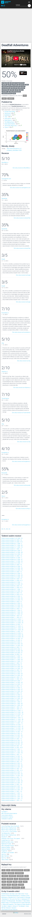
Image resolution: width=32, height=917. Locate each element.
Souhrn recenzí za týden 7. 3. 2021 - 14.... (12, 784)
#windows (4, 84)
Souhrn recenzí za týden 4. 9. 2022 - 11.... (12, 647)
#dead (18, 86)
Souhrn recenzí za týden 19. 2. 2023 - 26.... (12, 605)
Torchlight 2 (4, 811)
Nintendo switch (24, 878)
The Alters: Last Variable (7, 852)
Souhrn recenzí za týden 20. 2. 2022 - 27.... (12, 696)
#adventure (4, 86)
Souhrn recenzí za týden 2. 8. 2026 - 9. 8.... (12, 542)
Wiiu (25, 881)
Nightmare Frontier (6, 843)
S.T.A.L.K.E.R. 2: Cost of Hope (9, 831)
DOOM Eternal (5, 894)
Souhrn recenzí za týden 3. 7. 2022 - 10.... (12, 663)
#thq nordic (15, 84)
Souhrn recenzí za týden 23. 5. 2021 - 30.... (12, 765)
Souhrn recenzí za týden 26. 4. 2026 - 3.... (12, 566)
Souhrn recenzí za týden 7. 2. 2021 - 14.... (12, 791)
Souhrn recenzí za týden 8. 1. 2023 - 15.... (12, 615)
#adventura (21, 82)
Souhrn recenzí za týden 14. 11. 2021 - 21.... (12, 721)
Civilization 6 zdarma (6, 818)
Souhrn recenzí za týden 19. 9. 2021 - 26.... (12, 735)
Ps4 (8, 870)
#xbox (7, 82)
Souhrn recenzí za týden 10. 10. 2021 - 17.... (12, 730)
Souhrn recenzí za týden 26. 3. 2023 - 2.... (12, 596)
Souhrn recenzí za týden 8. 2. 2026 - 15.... (12, 585)
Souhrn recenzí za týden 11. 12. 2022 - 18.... (12, 622)
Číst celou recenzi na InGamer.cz (21, 387)
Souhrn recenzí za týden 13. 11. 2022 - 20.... (12, 629)
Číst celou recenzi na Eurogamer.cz (21, 461)
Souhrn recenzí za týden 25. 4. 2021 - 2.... (12, 772)
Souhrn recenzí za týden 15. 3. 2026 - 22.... (12, 577)
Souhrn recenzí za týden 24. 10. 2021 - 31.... (12, 726)
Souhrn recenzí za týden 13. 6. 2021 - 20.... (12, 760)
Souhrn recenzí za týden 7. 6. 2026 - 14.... (12, 556)
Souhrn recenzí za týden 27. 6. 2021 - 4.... (12, 756)
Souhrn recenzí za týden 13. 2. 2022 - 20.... (12, 698)
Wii (20, 881)
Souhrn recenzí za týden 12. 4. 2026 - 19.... (12, 570)
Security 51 (4, 836)
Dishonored (7, 113)
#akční (11, 82)
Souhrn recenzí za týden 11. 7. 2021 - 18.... (12, 752)
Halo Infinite (26, 901)
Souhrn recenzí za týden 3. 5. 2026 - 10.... (12, 564)
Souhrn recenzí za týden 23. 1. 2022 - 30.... (12, 703)
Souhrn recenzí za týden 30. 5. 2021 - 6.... (12, 763)
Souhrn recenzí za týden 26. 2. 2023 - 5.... (12, 603)
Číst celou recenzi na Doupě (23, 275)
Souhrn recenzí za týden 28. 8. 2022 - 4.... (12, 649)
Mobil (9, 881)
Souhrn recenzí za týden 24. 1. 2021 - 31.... (12, 795)
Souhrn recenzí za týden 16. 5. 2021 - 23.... (12, 767)
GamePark (4, 198)
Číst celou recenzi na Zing (23, 361)
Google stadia (6, 887)
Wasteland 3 (5, 899)
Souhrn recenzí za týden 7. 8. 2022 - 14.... (12, 654)
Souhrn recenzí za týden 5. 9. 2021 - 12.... (12, 738)
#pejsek (22, 86)
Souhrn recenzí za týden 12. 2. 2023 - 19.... (12, 607)
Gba (9, 884)
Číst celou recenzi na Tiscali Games (21, 412)
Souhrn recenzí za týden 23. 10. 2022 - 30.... (12, 635)
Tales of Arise (4, 859)
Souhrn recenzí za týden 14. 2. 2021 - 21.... (12, 789)
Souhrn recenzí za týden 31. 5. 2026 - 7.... (12, 557)
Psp (4, 881)
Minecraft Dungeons (8, 904)
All (22, 887)
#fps (16, 82)
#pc (3, 82)
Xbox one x (12, 875)
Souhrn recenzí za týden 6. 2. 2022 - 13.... (12, 700)
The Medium (22, 906)
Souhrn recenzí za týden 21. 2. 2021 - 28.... (12, 788)
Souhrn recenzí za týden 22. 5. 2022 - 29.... (12, 673)
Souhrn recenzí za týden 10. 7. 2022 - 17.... (12, 661)
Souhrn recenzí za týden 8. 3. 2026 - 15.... (12, 578)
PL (4, 529)
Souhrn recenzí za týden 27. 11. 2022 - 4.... (12, 626)
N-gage (14, 884)
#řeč (10, 86)
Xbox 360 (10, 878)
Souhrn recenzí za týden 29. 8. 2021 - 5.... (12, 740)
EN (7, 529)
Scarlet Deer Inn (5, 840)
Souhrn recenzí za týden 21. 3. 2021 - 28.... (12, 781)
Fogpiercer (4, 851)
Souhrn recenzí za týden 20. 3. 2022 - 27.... (12, 689)
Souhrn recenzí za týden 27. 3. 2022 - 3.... (12, 687)
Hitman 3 (15, 906)
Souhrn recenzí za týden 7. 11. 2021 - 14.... (12, 723)
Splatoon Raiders (5, 847)
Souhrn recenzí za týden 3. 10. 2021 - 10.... (12, 731)
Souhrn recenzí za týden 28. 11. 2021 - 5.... (12, 717)
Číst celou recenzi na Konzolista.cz (21, 332)
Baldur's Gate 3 (5, 902)
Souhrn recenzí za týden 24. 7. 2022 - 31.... (12, 658)
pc (24, 95)
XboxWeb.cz (5, 162)
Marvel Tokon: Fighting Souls (8, 828)
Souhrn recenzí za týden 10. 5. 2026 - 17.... (12, 563)
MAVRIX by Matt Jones (7, 842)
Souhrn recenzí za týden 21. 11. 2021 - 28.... (12, 719)
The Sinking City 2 (5, 833)
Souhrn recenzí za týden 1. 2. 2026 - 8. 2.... (12, 587)
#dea (14, 86)
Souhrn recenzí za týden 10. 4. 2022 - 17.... (12, 684)
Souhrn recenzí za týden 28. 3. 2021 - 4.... (12, 779)
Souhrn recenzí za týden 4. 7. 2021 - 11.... (12, 754)
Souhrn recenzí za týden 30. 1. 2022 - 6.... (12, 702)
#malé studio (14, 88)
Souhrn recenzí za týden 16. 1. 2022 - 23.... (12, 705)
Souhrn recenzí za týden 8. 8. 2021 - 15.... (12, 745)
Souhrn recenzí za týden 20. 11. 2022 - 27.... (12, 628)
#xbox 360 (22, 84)
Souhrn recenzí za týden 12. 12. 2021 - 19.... (12, 714)
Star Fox (3, 854)
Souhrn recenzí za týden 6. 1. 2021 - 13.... (12, 800)
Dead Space (8, 118)
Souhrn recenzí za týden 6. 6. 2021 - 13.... (12, 761)
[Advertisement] (16, 25)
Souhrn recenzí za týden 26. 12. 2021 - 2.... (12, 710)
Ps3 (16, 878)
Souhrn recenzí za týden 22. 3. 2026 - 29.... (12, 575)
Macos (26, 870)
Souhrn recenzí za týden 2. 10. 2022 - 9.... (12, 640)
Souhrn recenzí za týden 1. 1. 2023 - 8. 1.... (12, 617)
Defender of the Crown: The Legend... (11, 838)
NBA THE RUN (5, 856)
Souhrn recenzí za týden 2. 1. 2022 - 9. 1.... (12, 709)
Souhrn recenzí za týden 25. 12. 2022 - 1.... (12, 619)
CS (9, 529)
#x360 (27, 84)
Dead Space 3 (8, 120)
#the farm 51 (4, 91)
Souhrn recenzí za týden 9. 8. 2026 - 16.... (12, 540)
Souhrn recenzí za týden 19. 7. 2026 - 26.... (12, 545)
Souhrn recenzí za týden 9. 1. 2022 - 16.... (12, 707)
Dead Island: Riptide (10, 124)
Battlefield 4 (8, 115)
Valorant (13, 908)
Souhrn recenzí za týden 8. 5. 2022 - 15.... (12, 677)
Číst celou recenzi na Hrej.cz (23, 508)
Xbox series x (16, 887)
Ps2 (4, 878)
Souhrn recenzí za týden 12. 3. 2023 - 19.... (12, 600)
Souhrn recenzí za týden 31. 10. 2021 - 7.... (12, 724)
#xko (14, 93)
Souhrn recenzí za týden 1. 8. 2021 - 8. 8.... (12, 747)
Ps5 (26, 875)
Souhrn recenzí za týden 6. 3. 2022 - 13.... (12, 693)
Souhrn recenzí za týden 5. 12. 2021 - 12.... (12, 716)
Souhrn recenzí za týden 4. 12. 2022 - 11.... (12, 624)
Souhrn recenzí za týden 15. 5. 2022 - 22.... (12, 675)
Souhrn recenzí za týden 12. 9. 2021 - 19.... (12, 737)
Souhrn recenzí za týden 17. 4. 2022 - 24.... (12, 682)
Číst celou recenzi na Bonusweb (22, 485)
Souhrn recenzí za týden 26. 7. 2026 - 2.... (12, 543)
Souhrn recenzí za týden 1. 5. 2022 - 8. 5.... (12, 679)
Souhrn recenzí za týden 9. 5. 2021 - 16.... (12, 768)
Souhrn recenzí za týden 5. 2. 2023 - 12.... (12, 608)
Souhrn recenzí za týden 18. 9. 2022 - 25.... (12, 643)
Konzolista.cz (5, 312)
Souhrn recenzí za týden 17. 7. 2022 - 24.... (12, 659)
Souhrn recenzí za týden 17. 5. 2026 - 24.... (12, 561)
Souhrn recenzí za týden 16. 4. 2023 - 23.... (12, 591)
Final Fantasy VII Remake (23, 897)
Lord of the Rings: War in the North (10, 826)
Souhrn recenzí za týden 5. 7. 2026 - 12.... (12, 549)
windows (11, 98)
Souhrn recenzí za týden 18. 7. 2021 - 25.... (12, 751)
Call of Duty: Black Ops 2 (11, 125)
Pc (3, 870)
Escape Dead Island (10, 111)
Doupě (3, 259)
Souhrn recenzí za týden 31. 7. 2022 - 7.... (12, 656)
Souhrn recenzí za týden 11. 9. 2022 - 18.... (12, 645)
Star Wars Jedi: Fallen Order (17, 894)
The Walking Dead (9, 122)
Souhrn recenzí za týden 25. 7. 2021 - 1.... (12, 749)
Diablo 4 (10, 906)
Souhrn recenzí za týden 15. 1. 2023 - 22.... (12, 614)
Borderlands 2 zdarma (7, 817)
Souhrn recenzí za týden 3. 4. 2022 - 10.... (12, 686)
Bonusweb (4, 473)
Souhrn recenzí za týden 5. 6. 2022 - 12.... (12, 670)
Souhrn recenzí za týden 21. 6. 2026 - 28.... (12, 552)
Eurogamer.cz (5, 452)
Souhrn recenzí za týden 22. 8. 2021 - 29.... (12, 742)
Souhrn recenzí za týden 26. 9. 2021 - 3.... (12, 733)
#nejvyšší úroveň (5, 88)
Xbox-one (20, 875)
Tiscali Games (5, 398)
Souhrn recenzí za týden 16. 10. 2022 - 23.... (12, 636)
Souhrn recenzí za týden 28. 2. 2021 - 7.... (12, 786)
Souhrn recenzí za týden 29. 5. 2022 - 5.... (12, 672)
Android (5, 875)
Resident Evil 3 (12, 897)
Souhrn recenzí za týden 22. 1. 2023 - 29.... (12, 612)
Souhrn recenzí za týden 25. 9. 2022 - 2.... (12, 642)
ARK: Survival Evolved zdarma (9, 813)
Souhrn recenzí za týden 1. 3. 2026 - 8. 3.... (12, 580)
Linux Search (13, 909)
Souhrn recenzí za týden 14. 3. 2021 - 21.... (12, 782)
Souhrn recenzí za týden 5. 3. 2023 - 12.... (12, 601)
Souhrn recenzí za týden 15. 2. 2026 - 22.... (12, 584)
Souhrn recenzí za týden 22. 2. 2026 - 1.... (12, 582)
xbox (4, 98)
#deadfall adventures (6, 93)
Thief (6, 117)
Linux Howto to (5, 909)
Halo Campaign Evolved (7, 845)
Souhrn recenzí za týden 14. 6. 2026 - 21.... (12, 554)
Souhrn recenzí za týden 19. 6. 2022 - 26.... (12, 666)
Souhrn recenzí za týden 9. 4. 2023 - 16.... (12, 593)
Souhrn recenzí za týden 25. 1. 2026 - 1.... (12, 589)
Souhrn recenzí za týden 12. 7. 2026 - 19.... (12, 547)
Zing (3, 343)
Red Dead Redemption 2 (13, 895)
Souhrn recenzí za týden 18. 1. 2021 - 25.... (12, 796)
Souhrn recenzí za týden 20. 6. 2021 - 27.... (12, 758)
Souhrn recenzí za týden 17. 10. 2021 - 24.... (12, 728)
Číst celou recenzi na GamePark (22, 218)
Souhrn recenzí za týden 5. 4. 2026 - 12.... (12, 571)
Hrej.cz (3, 496)
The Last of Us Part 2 (15, 899)
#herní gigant (21, 88)
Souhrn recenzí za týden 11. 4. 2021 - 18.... (12, 775)
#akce (9, 84)
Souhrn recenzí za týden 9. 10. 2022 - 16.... (12, 638)
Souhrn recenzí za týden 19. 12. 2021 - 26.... (12, 712)
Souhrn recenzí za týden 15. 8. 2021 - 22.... (12, 744)
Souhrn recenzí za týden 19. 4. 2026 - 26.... (12, 568)
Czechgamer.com (6, 178)
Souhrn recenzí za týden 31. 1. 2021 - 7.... (12, 793)
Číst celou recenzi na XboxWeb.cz (21, 168)
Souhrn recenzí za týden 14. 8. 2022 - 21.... (12, 652)
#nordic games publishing (15, 91)
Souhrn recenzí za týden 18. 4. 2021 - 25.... (12, 774)
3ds (4, 884)
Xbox (15, 881)
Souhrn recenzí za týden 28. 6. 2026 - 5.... (12, 550)
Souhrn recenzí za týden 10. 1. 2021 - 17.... (12, 798)
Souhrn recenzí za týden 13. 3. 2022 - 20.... (12, 691)
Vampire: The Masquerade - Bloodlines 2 (12, 901)
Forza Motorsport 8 (15, 902)
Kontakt (4, 913)
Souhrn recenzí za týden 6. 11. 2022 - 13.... (12, 631)
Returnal (8, 908)
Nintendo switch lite (17, 870)
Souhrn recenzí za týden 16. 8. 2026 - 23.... (12, 538)
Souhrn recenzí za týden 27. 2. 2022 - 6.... (12, 694)
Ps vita (21, 884)
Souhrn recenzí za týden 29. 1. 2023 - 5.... (12, 610)
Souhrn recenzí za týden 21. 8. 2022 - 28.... (12, 651)
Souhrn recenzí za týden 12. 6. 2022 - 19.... (12, 668)
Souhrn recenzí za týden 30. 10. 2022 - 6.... (12, 633)
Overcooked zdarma (6, 815)
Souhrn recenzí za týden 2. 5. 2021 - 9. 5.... (12, 770)
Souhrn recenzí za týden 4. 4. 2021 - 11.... (12, 777)
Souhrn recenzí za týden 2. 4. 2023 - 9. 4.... (12, 594)
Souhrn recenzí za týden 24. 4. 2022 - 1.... (12, 680)
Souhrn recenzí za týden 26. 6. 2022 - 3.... (12, 665)
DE (2, 529)
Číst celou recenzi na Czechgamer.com (20, 187)
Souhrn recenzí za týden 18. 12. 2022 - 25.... (12, 621)
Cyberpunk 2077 (25, 899)
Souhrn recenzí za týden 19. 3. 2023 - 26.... (12, 598)
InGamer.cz (5, 371)
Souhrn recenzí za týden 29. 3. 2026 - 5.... (12, 573)
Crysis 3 (7, 127)
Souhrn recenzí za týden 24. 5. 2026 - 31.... (12, 559)
